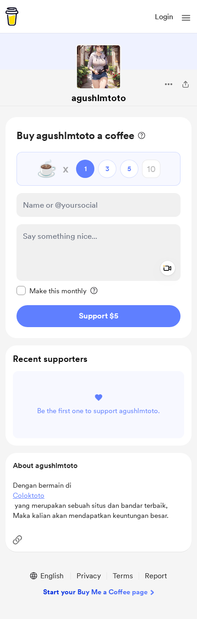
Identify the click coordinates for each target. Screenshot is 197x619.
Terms (123, 575)
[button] (186, 17)
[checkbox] (51, 290)
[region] (98, 227)
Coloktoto (28, 495)
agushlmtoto (98, 97)
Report (156, 575)
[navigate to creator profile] (98, 67)
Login (164, 16)
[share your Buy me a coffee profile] (185, 84)
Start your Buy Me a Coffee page (95, 592)
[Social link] (17, 539)
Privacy (89, 575)
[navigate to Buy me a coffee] (11, 16)
